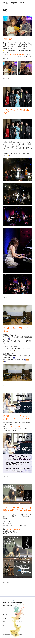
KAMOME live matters (13, 529)
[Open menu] (31, 3)
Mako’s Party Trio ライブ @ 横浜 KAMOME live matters (17, 509)
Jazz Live (7, 39)
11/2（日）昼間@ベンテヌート (16, 54)
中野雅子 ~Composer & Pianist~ (14, 3)
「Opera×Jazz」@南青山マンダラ (17, 111)
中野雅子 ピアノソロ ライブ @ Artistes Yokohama (16, 417)
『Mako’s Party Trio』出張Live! (15, 329)
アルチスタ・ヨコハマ (13, 426)
